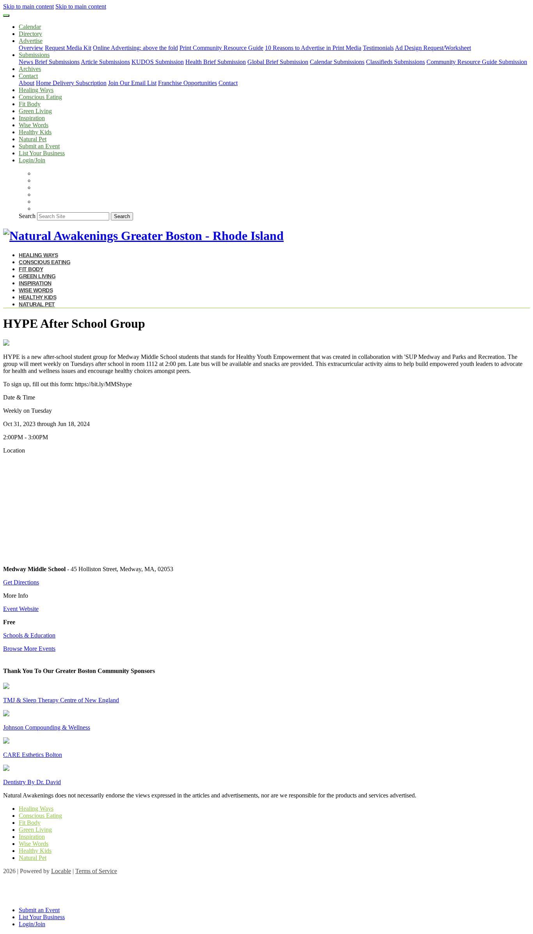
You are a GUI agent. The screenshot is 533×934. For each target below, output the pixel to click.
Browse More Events (29, 648)
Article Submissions (105, 62)
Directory (30, 33)
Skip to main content (28, 6)
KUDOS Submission (157, 62)
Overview (31, 47)
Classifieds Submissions (395, 62)
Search (27, 216)
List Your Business (42, 153)
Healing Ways (36, 90)
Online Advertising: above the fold (135, 47)
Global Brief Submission (277, 62)
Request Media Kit (68, 47)
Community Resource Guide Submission (476, 62)
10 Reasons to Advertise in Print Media (313, 47)
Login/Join (32, 160)
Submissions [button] (34, 54)
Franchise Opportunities (187, 83)
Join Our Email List (132, 83)
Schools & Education (29, 635)
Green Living (35, 111)
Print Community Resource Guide (221, 47)
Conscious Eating (40, 97)
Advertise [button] (31, 40)
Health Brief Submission (215, 62)
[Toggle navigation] (6, 15)
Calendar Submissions (337, 62)
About (26, 83)
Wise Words (33, 125)
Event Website (21, 609)
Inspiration (32, 118)
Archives (30, 69)
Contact (228, 83)
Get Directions (21, 582)
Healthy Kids (35, 132)
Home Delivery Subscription (71, 83)
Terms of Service (96, 871)
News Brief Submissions (49, 62)
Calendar (30, 26)
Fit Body (30, 104)
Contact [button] (28, 76)
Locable (61, 871)
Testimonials (378, 47)
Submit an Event (39, 146)
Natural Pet (32, 139)
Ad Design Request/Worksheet (433, 47)
